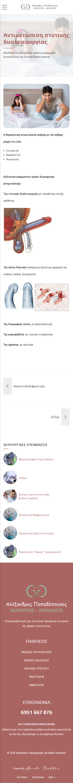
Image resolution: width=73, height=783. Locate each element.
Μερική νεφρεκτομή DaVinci (36, 459)
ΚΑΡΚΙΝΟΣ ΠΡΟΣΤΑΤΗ (36, 668)
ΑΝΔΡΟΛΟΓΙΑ (36, 676)
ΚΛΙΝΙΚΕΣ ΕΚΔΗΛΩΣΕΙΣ (36, 660)
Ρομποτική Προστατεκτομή (36, 533)
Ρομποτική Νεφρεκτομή (34, 515)
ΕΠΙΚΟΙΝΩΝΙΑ (38, 777)
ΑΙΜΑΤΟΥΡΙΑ (36, 685)
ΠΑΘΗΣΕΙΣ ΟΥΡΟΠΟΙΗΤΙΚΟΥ (36, 652)
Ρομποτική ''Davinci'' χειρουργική (40, 552)
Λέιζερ (23, 478)
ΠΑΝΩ (50, 777)
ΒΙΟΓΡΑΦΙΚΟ (22, 777)
